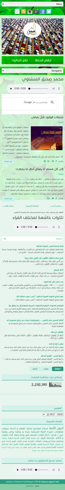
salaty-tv (10, 482)
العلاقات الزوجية (34, 441)
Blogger (30, 482)
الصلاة (60, 122)
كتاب (11, 435)
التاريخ (13, 447)
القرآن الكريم (25, 438)
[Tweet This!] (53, 161)
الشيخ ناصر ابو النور (10, 444)
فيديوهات (46, 441)
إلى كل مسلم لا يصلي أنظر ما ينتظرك (39, 169)
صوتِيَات (5, 428)
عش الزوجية (36, 450)
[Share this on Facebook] (56, 161)
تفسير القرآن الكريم (19, 441)
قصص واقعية (36, 444)
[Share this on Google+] (48, 161)
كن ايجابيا (35, 438)
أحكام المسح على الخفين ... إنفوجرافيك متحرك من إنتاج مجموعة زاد (35, 320)
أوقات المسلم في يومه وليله (29, 435)
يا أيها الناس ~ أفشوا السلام (52, 356)
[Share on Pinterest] (44, 161)
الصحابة (60, 447)
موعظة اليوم (47, 438)
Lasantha (29, 486)
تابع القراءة (8, 161)
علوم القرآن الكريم (34, 447)
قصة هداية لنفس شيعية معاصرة (49, 246)
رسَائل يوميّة (8, 431)
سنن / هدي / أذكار (53, 435)
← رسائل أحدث (57, 206)
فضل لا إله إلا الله (56, 344)
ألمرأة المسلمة (38, 431)
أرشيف (34, 369)
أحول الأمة (56, 428)
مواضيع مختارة (33, 428)
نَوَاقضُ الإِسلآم (57, 332)
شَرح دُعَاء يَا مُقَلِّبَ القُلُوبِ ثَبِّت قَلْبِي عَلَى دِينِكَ (43, 258)
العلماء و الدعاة (17, 428)
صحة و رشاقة (22, 431)
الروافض (60, 450)
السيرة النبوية (13, 438)
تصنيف (46, 369)
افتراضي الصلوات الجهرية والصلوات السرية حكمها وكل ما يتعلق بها (36, 305)
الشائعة (57, 369)
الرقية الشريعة (6, 447)
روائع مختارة (53, 450)
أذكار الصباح (58, 270)
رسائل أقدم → (8, 206)
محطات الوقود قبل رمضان (47, 117)
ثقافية (53, 447)
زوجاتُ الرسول (45, 450)
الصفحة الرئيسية (32, 206)
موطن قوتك (24, 444)
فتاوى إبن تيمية (21, 447)
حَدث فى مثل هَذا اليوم (53, 282)
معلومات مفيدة (55, 431)
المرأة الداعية (48, 444)
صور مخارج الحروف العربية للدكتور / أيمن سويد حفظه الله (39, 296)
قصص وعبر (46, 447)
